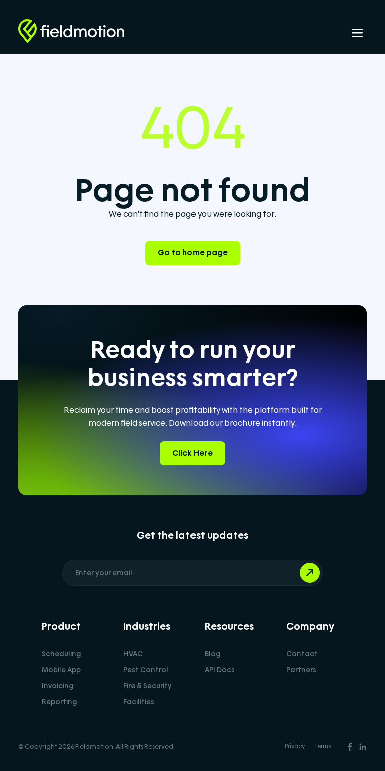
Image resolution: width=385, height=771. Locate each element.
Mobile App (61, 670)
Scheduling (61, 654)
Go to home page (193, 253)
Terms (322, 746)
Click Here (192, 453)
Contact (302, 654)
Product (61, 626)
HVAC (133, 654)
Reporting (59, 702)
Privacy (295, 746)
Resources (229, 626)
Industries (146, 626)
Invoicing (58, 686)
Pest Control (145, 670)
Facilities (138, 702)
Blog (213, 654)
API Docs (220, 670)
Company (310, 626)
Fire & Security (147, 686)
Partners (301, 670)
